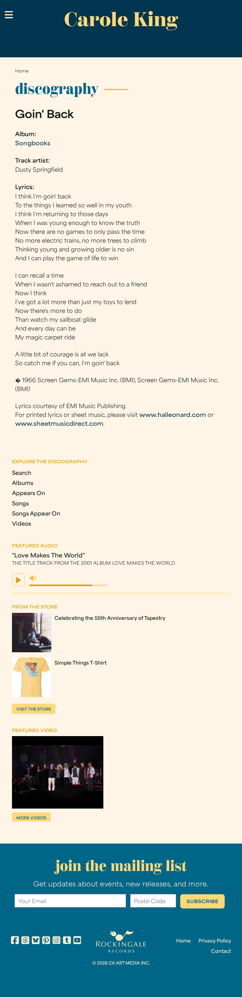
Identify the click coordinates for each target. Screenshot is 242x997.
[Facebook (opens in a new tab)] (15, 941)
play (18, 579)
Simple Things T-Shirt (81, 663)
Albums (22, 483)
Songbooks (32, 144)
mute (33, 578)
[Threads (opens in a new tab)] (25, 941)
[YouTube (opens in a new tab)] (77, 941)
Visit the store (33, 710)
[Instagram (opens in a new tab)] (56, 941)
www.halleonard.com (172, 415)
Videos (21, 524)
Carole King (121, 19)
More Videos (31, 818)
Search (21, 473)
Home (21, 71)
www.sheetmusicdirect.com (59, 424)
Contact (221, 951)
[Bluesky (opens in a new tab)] (36, 941)
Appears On (28, 493)
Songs (20, 504)
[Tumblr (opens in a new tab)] (67, 941)
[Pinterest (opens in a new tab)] (46, 941)
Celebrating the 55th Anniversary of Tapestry (110, 618)
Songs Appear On (36, 514)
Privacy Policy (215, 941)
